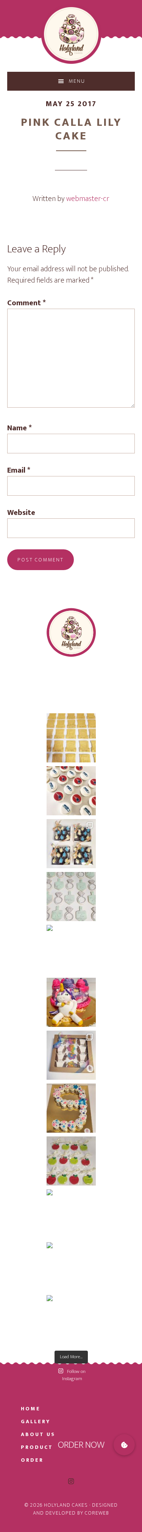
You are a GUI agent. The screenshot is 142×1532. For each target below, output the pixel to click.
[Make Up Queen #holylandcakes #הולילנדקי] (71, 949)
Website (21, 512)
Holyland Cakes (71, 34)
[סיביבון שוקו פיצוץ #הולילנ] (71, 843)
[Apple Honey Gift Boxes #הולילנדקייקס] (71, 1213)
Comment (26, 303)
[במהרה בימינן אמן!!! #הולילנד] (71, 737)
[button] (124, 1444)
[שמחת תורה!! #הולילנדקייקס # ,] (71, 1055)
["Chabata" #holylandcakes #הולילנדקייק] (71, 1108)
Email (18, 470)
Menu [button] (77, 81)
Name (19, 428)
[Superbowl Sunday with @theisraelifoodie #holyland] (71, 790)
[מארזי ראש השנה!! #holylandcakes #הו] (71, 1319)
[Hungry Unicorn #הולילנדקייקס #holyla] (71, 1002)
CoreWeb (97, 1513)
